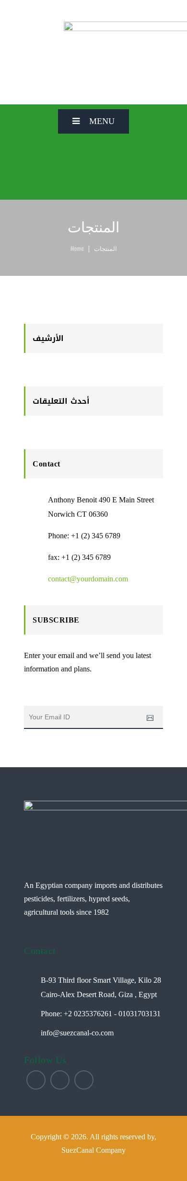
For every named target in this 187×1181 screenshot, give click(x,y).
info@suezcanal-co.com (77, 1033)
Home (77, 248)
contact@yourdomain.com (88, 579)
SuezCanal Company (93, 1150)
